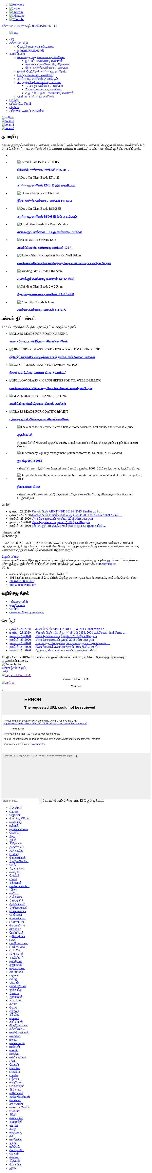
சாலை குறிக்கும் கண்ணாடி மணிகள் (41, 57)
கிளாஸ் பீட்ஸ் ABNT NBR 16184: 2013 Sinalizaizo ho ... (67, 511)
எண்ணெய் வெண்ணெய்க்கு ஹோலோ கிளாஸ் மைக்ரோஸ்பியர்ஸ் (51, 388)
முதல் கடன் (24, 434)
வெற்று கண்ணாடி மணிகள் (35, 75)
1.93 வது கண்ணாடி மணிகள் (44, 85)
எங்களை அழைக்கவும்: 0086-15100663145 (29, 26)
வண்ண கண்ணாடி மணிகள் (35, 96)
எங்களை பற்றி (19, 43)
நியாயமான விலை (29, 486)
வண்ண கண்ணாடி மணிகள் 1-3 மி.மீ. (41, 310)
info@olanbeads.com (23, 584)
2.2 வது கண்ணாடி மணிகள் (43, 89)
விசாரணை (109, 563)
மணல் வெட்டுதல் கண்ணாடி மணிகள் (41, 71)
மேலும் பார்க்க (10, 556)
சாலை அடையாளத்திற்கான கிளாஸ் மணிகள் (39, 341)
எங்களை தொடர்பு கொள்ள (27, 110)
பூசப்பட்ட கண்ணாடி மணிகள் (44, 60)
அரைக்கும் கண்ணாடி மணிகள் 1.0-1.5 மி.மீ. (45, 278)
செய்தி (14, 100)
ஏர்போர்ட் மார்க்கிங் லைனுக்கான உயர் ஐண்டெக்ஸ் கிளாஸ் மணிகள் (52, 357)
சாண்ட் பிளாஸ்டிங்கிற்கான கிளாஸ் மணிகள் (38, 403)
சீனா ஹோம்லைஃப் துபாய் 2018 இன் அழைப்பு (61, 522)
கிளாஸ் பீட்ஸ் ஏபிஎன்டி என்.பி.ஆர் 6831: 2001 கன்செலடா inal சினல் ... (76, 515)
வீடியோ (14, 107)
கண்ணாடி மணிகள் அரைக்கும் (37, 78)
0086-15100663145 (22, 581)
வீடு (12, 39)
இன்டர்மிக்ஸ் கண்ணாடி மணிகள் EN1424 (44, 201)
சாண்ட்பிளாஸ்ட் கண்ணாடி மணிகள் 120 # (44, 247)
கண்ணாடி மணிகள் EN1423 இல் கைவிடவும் (46, 185)
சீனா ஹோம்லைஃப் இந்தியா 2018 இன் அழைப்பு (62, 518)
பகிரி (5, 671)
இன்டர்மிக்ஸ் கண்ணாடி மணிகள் (46, 68)
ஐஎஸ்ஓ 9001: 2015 (29, 460)
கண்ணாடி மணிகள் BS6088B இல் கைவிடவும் (47, 216)
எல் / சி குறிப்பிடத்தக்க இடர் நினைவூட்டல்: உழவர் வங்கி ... (69, 525)
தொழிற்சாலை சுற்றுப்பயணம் (35, 46)
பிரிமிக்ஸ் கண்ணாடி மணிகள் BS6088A (43, 169)
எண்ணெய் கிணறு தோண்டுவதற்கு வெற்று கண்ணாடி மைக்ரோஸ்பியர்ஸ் (64, 263)
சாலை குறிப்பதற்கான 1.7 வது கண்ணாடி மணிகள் (49, 232)
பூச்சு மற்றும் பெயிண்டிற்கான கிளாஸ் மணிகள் (39, 419)
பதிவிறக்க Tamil (20, 103)
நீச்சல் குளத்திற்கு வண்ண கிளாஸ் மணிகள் (38, 372)
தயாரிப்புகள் (17, 53)
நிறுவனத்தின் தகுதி (30, 50)
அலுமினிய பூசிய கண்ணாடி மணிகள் (49, 93)
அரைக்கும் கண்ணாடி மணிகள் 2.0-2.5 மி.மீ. (45, 294)
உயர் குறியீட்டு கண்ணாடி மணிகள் (39, 82)
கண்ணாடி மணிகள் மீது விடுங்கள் (47, 64)
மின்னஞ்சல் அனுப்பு (14, 667)
